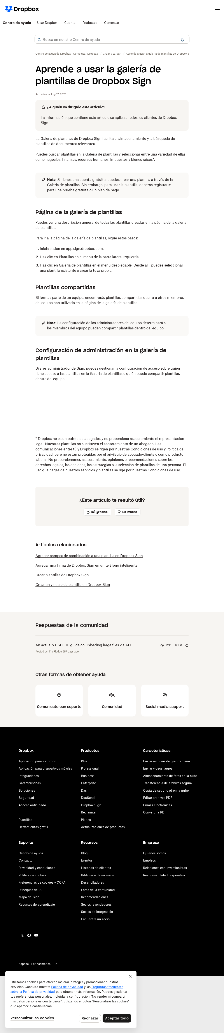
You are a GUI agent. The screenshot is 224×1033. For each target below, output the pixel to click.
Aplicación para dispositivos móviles (45, 768)
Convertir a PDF (154, 812)
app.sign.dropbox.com (84, 248)
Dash (85, 790)
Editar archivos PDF (157, 797)
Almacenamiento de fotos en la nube (170, 776)
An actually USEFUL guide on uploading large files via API (83, 645)
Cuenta (69, 22)
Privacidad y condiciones (37, 868)
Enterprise (88, 783)
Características (30, 783)
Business (87, 776)
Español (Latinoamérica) (35, 964)
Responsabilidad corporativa (164, 875)
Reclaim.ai (88, 812)
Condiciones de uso (147, 449)
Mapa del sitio (29, 897)
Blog (84, 853)
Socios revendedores (96, 904)
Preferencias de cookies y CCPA (42, 882)
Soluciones (27, 790)
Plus (84, 761)
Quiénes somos (154, 853)
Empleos (149, 860)
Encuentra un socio (95, 919)
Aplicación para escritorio (37, 761)
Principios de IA (30, 890)
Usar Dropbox (47, 22)
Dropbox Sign (91, 805)
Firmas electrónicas (157, 805)
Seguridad (26, 797)
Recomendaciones (94, 897)
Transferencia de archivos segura (167, 783)
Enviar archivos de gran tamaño (166, 761)
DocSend (88, 797)
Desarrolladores (92, 882)
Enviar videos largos (157, 768)
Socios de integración (97, 912)
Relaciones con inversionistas (165, 868)
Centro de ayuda (17, 23)
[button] (39, 39)
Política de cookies (32, 875)
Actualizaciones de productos (103, 827)
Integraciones (29, 776)
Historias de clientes (96, 868)
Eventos (87, 860)
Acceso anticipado (32, 805)
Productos (89, 22)
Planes (86, 820)
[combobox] (112, 39)
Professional (90, 768)
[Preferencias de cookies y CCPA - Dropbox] (70, 999)
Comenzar (111, 22)
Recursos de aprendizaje (37, 904)
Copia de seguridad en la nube (166, 790)
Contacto (25, 860)
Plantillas (25, 820)
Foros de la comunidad (98, 890)
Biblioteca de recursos (97, 875)
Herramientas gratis (33, 827)
